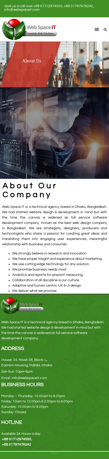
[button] (97, 29)
